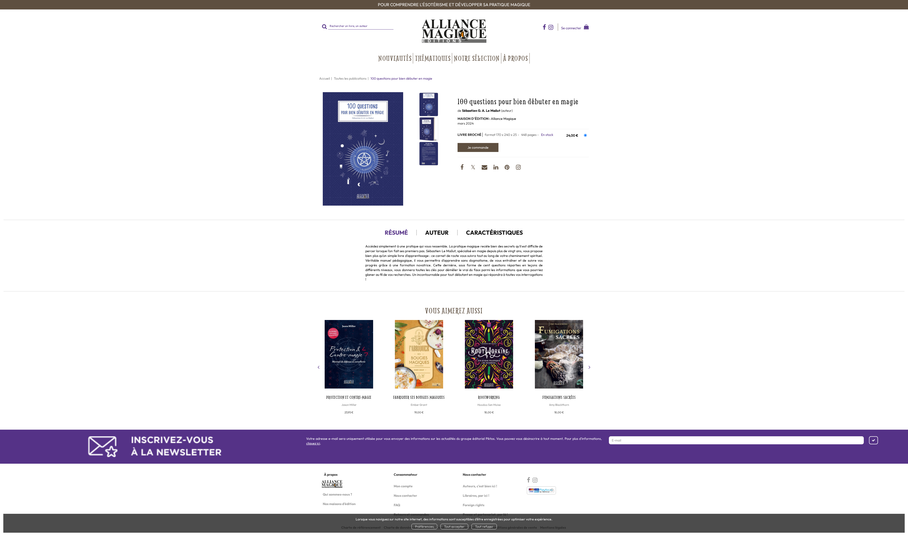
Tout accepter (454, 526)
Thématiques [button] (433, 58)
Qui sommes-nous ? (337, 494)
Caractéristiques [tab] (494, 232)
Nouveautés (395, 58)
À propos (515, 58)
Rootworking (489, 397)
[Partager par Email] (484, 168)
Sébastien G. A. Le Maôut (481, 110)
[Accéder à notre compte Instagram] (553, 27)
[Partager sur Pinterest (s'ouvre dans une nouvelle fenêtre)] (507, 168)
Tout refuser (484, 526)
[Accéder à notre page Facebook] (544, 27)
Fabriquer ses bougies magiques (419, 397)
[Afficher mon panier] (585, 27)
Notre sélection (477, 58)
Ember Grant (419, 404)
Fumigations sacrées (559, 397)
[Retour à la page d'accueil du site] (454, 31)
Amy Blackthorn (559, 404)
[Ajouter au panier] (478, 147)
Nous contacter (405, 495)
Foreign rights (473, 505)
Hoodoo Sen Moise (489, 404)
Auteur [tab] (437, 232)
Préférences (424, 526)
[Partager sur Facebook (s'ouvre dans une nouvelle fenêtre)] (463, 168)
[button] (363, 149)
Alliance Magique (503, 119)
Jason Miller (349, 404)
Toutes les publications (350, 78)
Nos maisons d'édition (339, 504)
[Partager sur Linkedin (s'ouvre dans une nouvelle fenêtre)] (496, 168)
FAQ (397, 505)
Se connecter (571, 28)
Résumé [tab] (396, 232)
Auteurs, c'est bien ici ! (480, 486)
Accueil (324, 78)
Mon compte (403, 486)
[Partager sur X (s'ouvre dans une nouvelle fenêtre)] (473, 168)
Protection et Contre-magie (348, 397)
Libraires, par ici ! (476, 495)
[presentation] (318, 368)
